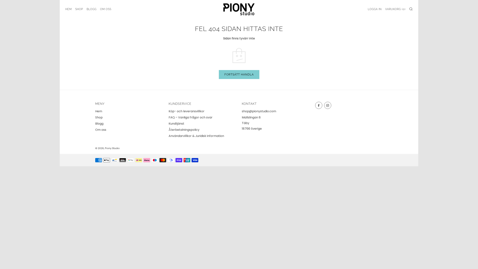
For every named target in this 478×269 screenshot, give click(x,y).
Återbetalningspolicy (184, 130)
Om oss (105, 9)
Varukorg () (395, 9)
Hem (68, 9)
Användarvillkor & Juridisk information (196, 136)
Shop (79, 9)
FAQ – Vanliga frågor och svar (190, 117)
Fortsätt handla (239, 74)
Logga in (375, 9)
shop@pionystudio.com (259, 111)
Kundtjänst (176, 123)
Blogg (92, 9)
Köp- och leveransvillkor (186, 111)
